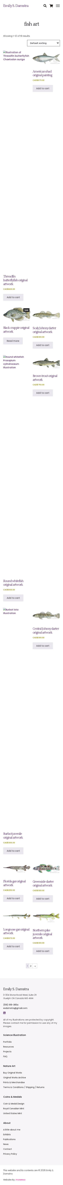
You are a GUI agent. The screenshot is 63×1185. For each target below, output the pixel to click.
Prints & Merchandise (14, 1082)
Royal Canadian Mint (13, 1108)
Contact (7, 1149)
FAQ (5, 1056)
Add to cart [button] (13, 297)
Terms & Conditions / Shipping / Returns (23, 1087)
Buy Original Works (12, 1072)
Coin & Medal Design (13, 1103)
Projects (7, 1051)
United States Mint (12, 1113)
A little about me (11, 1129)
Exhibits (7, 1134)
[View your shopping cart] (53, 6)
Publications (9, 1139)
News (5, 1144)
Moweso (20, 1179)
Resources (8, 1046)
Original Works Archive (14, 1077)
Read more (13, 340)
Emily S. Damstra (15, 6)
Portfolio (7, 1041)
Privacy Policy (10, 1153)
